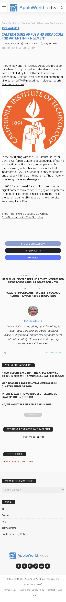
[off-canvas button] (4, 8)
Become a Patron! (33, 436)
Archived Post (10, 28)
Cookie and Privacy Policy (32, 590)
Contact (6, 515)
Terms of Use (9, 528)
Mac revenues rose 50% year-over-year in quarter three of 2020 (29, 385)
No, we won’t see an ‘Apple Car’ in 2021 (26, 404)
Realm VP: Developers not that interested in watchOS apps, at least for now (33, 281)
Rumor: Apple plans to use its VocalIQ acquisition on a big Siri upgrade (33, 294)
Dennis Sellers (31, 43)
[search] (61, 7)
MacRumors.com (13, 84)
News (34, 595)
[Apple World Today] (33, 7)
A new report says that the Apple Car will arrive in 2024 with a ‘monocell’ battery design (33, 374)
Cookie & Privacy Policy (14, 534)
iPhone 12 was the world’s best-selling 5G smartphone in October (29, 395)
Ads (4, 521)
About (5, 509)
